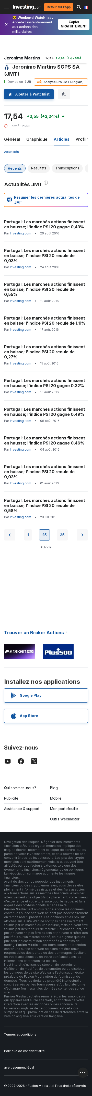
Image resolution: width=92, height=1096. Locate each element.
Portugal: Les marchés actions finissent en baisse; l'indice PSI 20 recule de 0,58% (44, 505)
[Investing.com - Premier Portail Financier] (27, 7)
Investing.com (20, 233)
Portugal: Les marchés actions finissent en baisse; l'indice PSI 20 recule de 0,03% (44, 255)
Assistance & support (21, 808)
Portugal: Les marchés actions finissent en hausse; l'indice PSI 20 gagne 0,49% (44, 412)
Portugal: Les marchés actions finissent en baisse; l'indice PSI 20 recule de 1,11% (44, 320)
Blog (54, 788)
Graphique (37, 139)
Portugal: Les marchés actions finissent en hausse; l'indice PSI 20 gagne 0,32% (44, 383)
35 (62, 535)
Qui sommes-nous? (20, 788)
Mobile (56, 798)
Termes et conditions (20, 1034)
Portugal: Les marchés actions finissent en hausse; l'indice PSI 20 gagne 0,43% (44, 224)
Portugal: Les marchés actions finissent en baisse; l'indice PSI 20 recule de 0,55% (44, 289)
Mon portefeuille (64, 808)
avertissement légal (19, 1067)
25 (44, 535)
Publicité (11, 798)
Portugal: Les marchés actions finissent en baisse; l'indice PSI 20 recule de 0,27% (44, 351)
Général (12, 139)
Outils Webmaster (64, 819)
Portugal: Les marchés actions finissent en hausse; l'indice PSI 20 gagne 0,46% (44, 440)
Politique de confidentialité (24, 1051)
